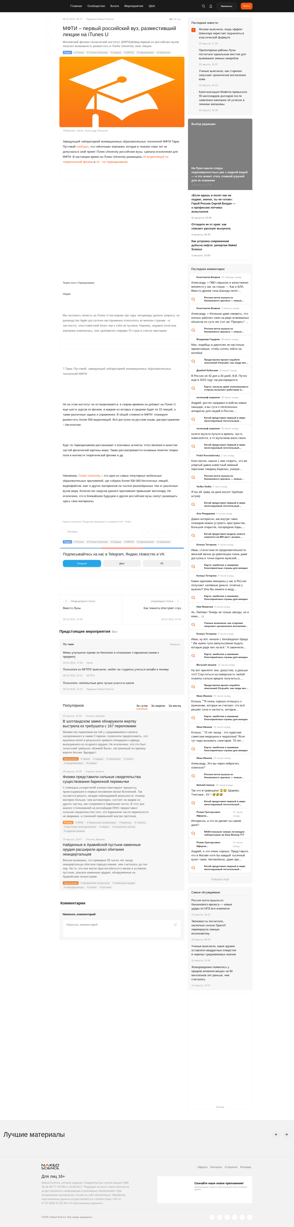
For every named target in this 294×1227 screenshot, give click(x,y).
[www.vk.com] (220, 1217)
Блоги (114, 6)
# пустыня (105, 887)
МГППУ (91, 675)
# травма (91, 763)
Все (114, 631)
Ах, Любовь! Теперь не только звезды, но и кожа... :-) (220, 614)
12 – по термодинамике (111, 162)
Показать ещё (220, 879)
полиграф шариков (208, 397)
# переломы (113, 758)
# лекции (116, 52)
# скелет (128, 758)
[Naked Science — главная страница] (55, 6)
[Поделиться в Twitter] (48, 37)
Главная (76, 6)
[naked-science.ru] (249, 1217)
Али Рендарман (206, 513)
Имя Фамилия (205, 606)
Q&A (152, 6)
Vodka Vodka (204, 486)
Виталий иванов (206, 664)
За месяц (175, 705)
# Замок (85, 758)
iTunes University (89, 475)
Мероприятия (133, 6)
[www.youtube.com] (227, 1217)
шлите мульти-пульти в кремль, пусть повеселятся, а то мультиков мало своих (218, 436)
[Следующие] (286, 1134)
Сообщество (96, 6)
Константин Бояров (208, 277)
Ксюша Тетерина (207, 544)
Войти (246, 6)
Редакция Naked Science (100, 19)
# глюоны (140, 822)
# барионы (125, 822)
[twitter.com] (212, 1217)
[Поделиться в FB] (48, 29)
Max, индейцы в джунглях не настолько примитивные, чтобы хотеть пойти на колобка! (217, 349)
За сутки (142, 705)
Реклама (245, 1167)
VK (161, 563)
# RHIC (80, 822)
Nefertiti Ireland (205, 785)
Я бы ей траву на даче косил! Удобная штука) (217, 494)
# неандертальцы (74, 887)
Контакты (216, 1167)
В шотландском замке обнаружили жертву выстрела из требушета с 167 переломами (99, 723)
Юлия (90, 662)
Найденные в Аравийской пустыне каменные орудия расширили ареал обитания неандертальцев (102, 849)
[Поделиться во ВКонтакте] (48, 54)
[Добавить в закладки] (48, 20)
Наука (67, 52)
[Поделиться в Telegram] (48, 46)
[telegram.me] (242, 1217)
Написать (226, 6)
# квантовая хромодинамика (80, 826)
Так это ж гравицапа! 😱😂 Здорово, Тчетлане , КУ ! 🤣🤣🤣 (215, 792)
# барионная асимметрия (101, 822)
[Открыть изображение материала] (121, 92)
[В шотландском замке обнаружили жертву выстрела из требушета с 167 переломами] (166, 734)
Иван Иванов (204, 695)
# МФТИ (129, 52)
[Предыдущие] (276, 1134)
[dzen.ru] (235, 1217)
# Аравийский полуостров (95, 883)
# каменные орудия (124, 883)
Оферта (203, 1167)
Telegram (82, 563)
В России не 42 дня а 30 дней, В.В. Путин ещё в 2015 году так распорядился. (219, 378)
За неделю (158, 705)
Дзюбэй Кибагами (207, 370)
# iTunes (79, 52)
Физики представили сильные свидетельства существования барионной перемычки (102, 779)
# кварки (104, 826)
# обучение (163, 52)
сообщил (82, 146)
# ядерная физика (74, 831)
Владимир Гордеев (208, 339)
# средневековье (73, 763)
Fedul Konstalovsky (208, 455)
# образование (145, 52)
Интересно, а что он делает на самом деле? (216, 823)
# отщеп (91, 887)
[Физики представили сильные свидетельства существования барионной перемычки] (166, 789)
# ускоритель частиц (123, 826)
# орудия (98, 758)
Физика (68, 822)
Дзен (122, 563)
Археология (70, 758)
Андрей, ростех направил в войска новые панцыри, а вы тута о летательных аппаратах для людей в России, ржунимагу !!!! (219, 407)
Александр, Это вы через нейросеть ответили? (215, 765)
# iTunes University (97, 52)
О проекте (231, 1167)
